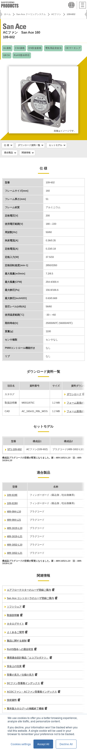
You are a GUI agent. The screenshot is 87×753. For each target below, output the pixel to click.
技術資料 (12, 700)
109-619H (12, 503)
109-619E (12, 495)
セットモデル (55, 145)
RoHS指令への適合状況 (20, 649)
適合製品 (8, 152)
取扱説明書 (13, 615)
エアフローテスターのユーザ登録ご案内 (29, 589)
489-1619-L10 (14, 528)
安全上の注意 (14, 666)
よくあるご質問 (15, 632)
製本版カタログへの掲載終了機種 (25, 708)
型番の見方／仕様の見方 (20, 674)
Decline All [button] (66, 744)
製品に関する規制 (17, 640)
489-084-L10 (14, 511)
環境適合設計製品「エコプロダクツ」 (28, 657)
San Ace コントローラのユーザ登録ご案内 (30, 598)
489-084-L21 (14, 519)
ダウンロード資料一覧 (29, 145)
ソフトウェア (14, 606)
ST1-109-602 (14, 449)
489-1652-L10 (14, 544)
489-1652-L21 (14, 553)
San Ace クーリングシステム (31, 14)
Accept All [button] (43, 744)
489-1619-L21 (14, 536)
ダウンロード (74, 394)
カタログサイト (15, 623)
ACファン (56, 14)
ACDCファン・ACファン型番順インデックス (32, 691)
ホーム (7, 14)
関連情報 (26, 152)
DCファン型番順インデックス (23, 683)
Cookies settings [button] (21, 744)
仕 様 (6, 145)
